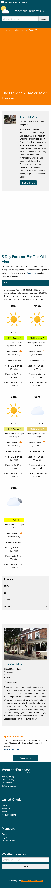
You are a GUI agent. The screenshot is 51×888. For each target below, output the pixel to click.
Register (5, 834)
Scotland (6, 808)
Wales (4, 811)
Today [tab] (6, 283)
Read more (31, 272)
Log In (4, 837)
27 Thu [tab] (7, 606)
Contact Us (7, 782)
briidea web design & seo (32, 880)
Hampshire (6, 30)
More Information (11, 749)
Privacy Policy (8, 776)
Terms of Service (9, 785)
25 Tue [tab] (7, 593)
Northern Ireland (9, 814)
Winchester (19, 30)
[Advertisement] (25, 63)
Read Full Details (28, 182)
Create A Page (8, 840)
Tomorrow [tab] (8, 579)
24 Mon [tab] (7, 586)
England (5, 805)
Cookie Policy (8, 779)
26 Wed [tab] (7, 599)
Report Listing (25, 758)
